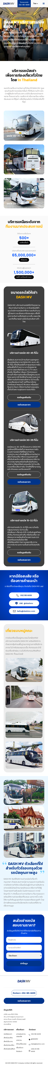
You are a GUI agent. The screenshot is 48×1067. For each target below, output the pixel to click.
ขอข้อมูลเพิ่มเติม (24, 397)
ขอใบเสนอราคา (24, 404)
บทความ (19, 1040)
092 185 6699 (26, 595)
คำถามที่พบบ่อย (21, 1044)
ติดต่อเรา (19, 1051)
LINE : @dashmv (26, 603)
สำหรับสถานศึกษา (9, 1049)
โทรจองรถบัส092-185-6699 (24, 3)
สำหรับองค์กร (8, 1038)
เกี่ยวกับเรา (19, 1048)
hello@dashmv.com (26, 611)
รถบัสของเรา (8, 1034)
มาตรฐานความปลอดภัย (21, 1035)
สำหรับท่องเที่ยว (9, 1045)
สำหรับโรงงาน (8, 1041)
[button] (34, 3)
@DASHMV (34, 1039)
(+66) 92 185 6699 (35, 1050)
